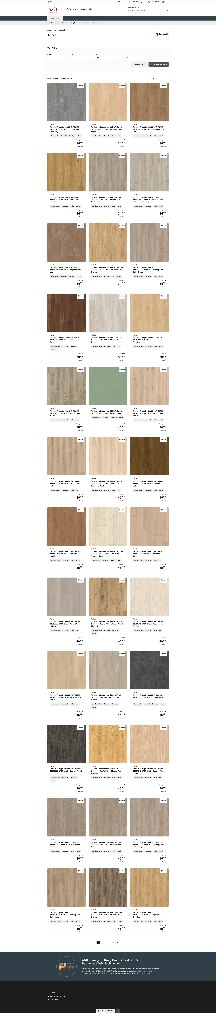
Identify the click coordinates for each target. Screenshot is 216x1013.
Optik (97, 54)
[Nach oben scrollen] (118, 1011)
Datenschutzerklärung (57, 996)
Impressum (54, 999)
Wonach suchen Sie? (134, 7)
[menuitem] (55, 18)
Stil (72, 54)
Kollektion (50, 54)
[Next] (117, 942)
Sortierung (147, 75)
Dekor (122, 54)
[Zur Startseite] (52, 10)
